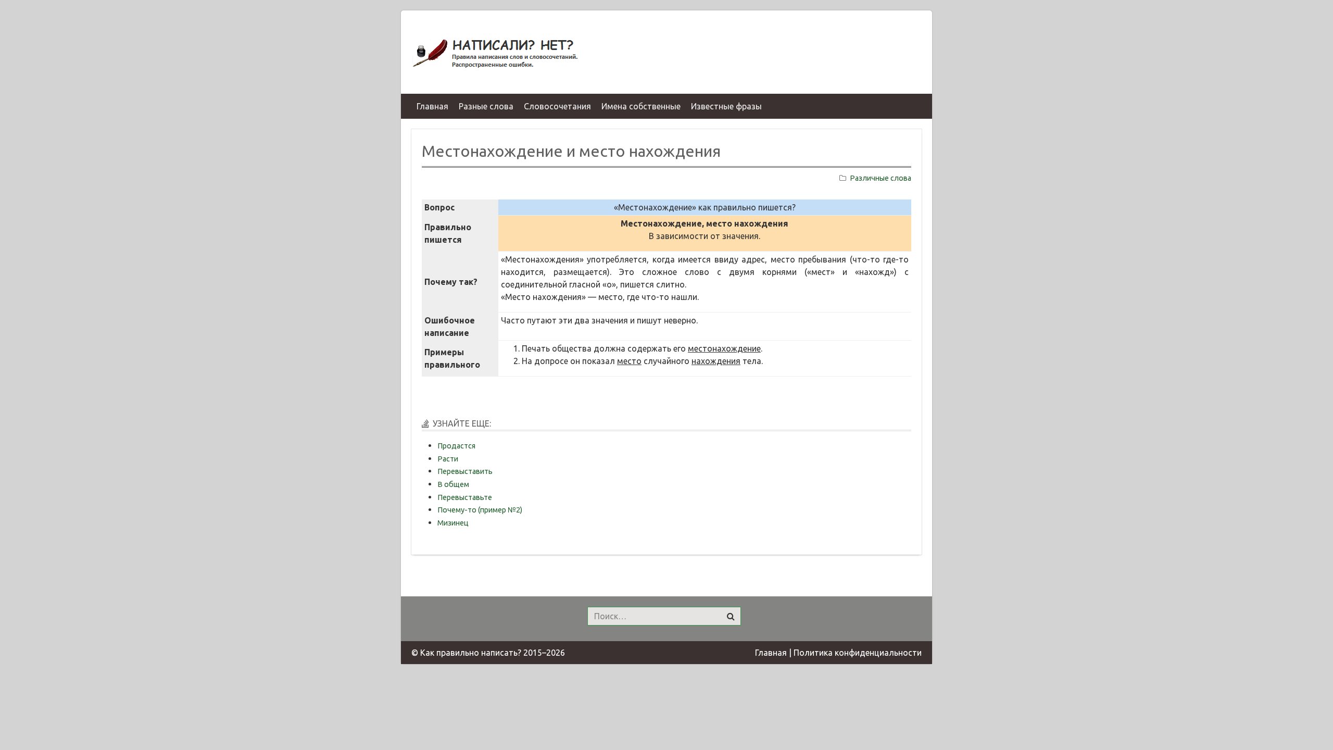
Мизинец (453, 523)
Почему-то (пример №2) (479, 510)
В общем (453, 484)
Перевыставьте (464, 497)
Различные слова (880, 178)
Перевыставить (465, 471)
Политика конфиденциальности (858, 652)
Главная (771, 652)
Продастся (456, 446)
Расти (447, 459)
